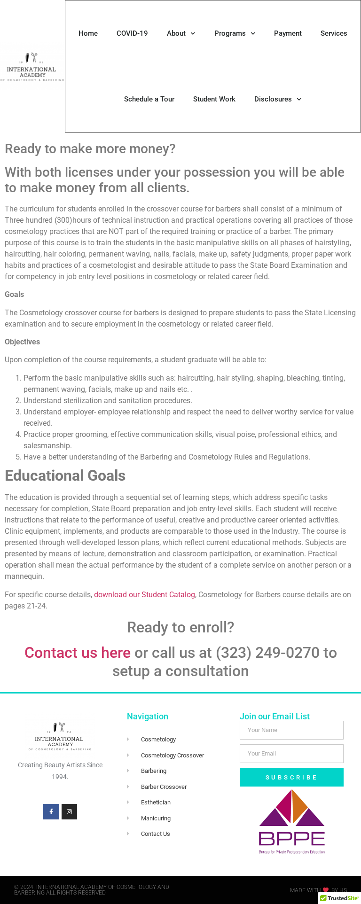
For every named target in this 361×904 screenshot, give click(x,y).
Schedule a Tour (149, 99)
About (176, 33)
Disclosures (273, 99)
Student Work (214, 99)
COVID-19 (132, 33)
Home (88, 33)
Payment (288, 33)
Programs (230, 33)
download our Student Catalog (144, 594)
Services (334, 33)
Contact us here (77, 653)
